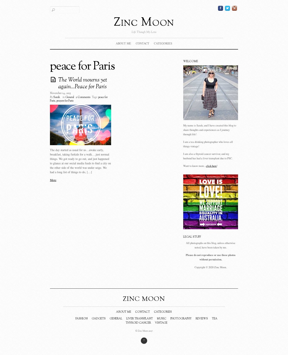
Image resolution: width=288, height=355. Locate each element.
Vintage (161, 323)
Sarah (56, 97)
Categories (163, 43)
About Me (123, 43)
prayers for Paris (65, 101)
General (69, 97)
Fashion (81, 319)
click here (211, 166)
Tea (214, 319)
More (53, 180)
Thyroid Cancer (138, 323)
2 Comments (83, 97)
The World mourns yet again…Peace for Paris (82, 83)
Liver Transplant (139, 319)
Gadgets (99, 319)
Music (161, 319)
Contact (142, 43)
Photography (181, 319)
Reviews (202, 319)
